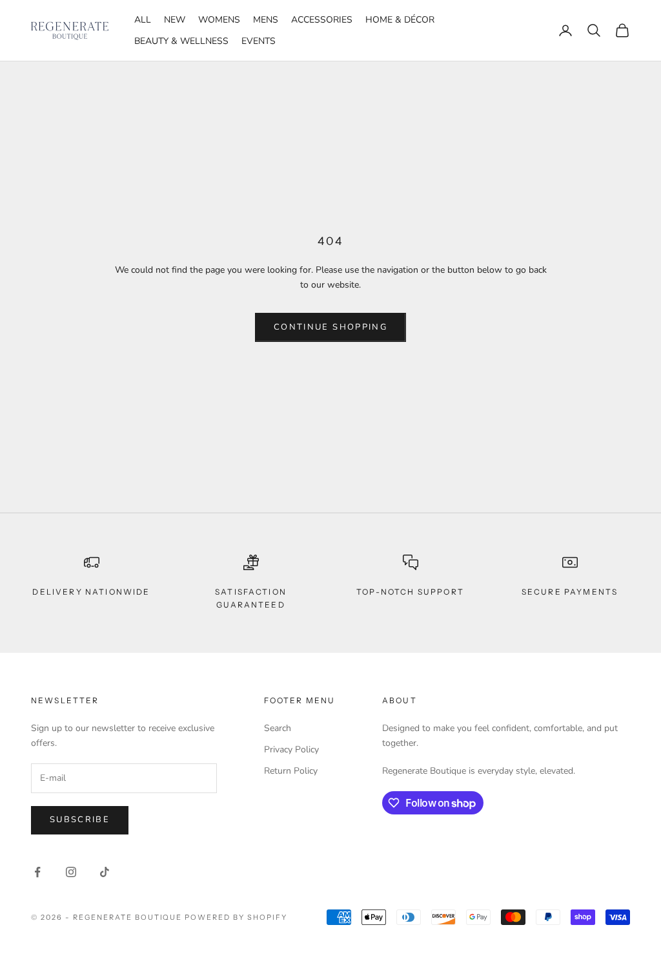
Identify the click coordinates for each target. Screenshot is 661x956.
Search (277, 728)
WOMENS (219, 20)
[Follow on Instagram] (71, 872)
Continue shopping (330, 327)
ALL (142, 20)
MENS (265, 20)
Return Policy (291, 771)
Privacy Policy (291, 749)
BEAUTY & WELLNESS (181, 41)
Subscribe (80, 819)
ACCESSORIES (321, 20)
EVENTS (258, 41)
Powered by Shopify (236, 917)
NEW (174, 20)
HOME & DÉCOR (399, 20)
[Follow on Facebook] (37, 872)
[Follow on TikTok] (104, 872)
